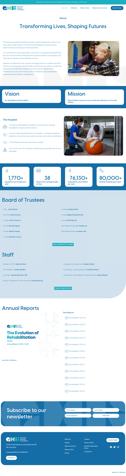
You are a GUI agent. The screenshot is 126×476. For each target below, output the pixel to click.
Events (67, 453)
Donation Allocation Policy (91, 447)
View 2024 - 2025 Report (9, 360)
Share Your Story (70, 446)
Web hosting (115, 472)
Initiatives (74, 8)
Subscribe (106, 415)
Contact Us (88, 451)
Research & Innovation (99, 8)
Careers (87, 439)
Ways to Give (84, 8)
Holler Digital (122, 472)
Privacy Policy (89, 442)
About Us (65, 8)
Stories (67, 442)
